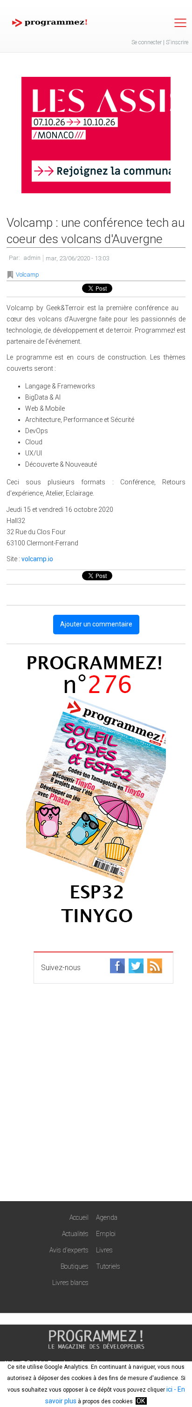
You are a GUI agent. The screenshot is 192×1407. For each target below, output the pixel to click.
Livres (104, 1250)
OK (141, 1401)
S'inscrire (177, 42)
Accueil (79, 1217)
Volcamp (27, 274)
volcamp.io (37, 559)
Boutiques (75, 1266)
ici (169, 1389)
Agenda (106, 1217)
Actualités (75, 1233)
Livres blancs (70, 1282)
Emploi (106, 1233)
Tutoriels (108, 1266)
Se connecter (146, 42)
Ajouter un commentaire (96, 624)
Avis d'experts (69, 1250)
